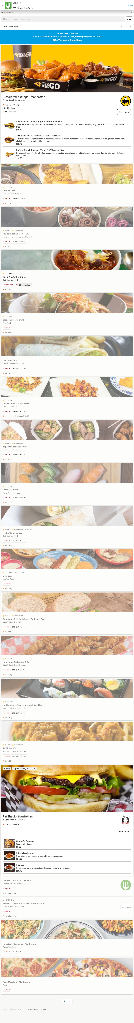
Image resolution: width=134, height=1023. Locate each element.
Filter (129, 19)
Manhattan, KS (16, 1009)
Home (5, 1009)
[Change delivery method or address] (131, 11)
